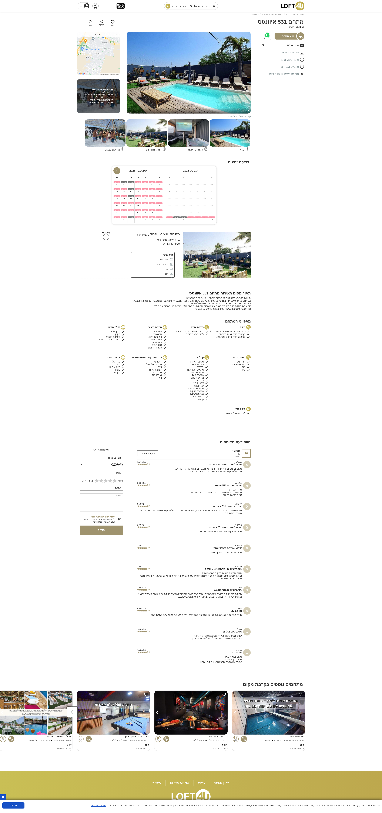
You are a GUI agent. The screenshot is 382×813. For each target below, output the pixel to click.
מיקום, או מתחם (202, 6)
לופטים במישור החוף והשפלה (274, 14)
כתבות (157, 783)
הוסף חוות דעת (148, 453)
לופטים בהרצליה (255, 14)
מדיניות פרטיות (179, 783)
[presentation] (130, 73)
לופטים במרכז (293, 14)
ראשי (302, 14)
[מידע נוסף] (106, 237)
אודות (201, 783)
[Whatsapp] (267, 35)
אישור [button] (13, 805)
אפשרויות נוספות (179, 6)
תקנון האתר (221, 783)
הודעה (118, 495)
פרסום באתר (120, 5)
